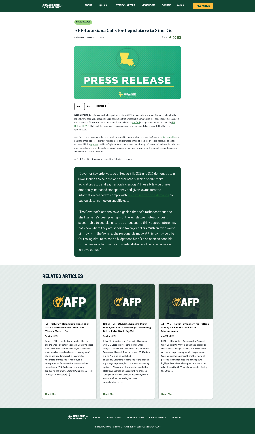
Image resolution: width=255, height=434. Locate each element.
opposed (94, 145)
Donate (166, 6)
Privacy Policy (154, 427)
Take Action (204, 7)
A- (88, 107)
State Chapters (125, 6)
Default (101, 107)
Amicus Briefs (157, 418)
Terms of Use (114, 418)
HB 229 (85, 126)
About (88, 6)
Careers (177, 418)
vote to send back (169, 137)
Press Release (83, 22)
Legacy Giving (135, 418)
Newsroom (148, 6)
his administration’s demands (148, 195)
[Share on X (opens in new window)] (174, 37)
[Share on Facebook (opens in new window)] (170, 37)
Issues (103, 6)
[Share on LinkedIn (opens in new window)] (179, 37)
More (180, 6)
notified (136, 123)
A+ (78, 107)
